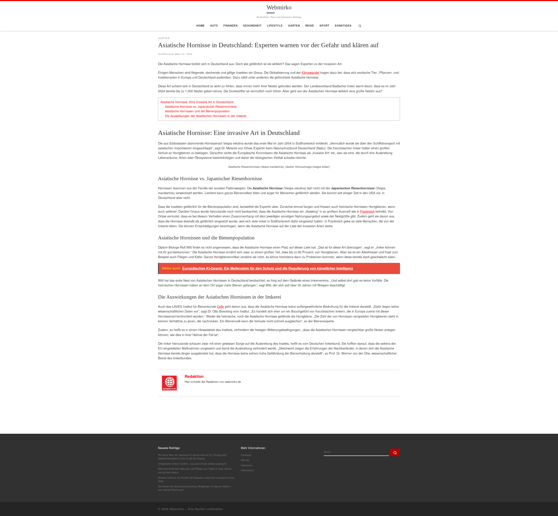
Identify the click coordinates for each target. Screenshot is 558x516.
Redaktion (194, 376)
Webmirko (177, 509)
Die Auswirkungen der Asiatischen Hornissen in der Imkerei (205, 116)
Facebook (246, 455)
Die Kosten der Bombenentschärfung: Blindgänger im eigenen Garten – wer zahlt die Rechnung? (195, 488)
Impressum (246, 465)
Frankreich (367, 211)
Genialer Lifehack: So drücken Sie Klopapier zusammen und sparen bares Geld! (196, 479)
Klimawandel (310, 72)
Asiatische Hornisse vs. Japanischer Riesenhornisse (201, 106)
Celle (220, 306)
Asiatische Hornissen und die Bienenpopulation (197, 111)
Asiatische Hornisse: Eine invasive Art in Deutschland (196, 102)
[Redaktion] (169, 382)
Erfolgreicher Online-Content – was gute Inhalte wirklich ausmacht (192, 463)
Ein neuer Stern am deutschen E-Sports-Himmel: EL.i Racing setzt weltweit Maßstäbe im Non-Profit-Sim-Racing (192, 456)
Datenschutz (247, 470)
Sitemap (245, 460)
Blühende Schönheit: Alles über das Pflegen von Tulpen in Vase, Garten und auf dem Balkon (195, 470)
